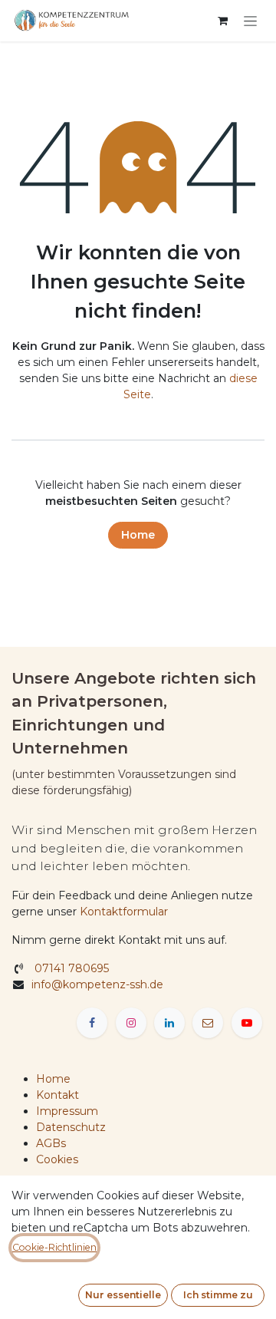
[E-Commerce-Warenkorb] (222, 21)
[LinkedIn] (169, 1022)
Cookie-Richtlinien (54, 1247)
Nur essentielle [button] (123, 1295)
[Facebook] (92, 1022)
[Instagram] (131, 1022)
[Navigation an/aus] (250, 20)
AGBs (51, 1143)
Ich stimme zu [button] (218, 1295)
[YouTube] (247, 1022)
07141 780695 (70, 968)
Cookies (57, 1159)
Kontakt (57, 1095)
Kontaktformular (124, 911)
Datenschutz (71, 1127)
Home (138, 535)
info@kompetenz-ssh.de (98, 984)
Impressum (67, 1111)
